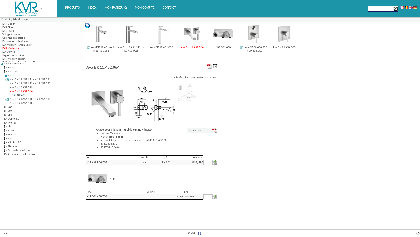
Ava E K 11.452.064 (192, 47)
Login (5, 233)
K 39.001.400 (223, 47)
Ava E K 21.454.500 (284, 47)
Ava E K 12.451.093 (161, 47)
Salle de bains (20, 19)
